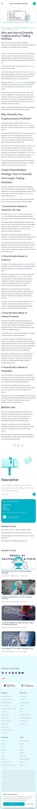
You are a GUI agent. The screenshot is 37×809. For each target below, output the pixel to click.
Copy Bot (4, 711)
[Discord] (13, 673)
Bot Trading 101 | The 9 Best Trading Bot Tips (14, 541)
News (21, 708)
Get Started (23, 696)
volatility (28, 152)
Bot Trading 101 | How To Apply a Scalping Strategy (16, 529)
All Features (4, 733)
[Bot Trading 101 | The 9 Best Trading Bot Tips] (18, 638)
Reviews (22, 750)
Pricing (21, 747)
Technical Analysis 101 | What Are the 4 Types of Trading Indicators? (17, 537)
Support (3, 759)
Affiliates (22, 753)
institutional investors (28, 72)
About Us (3, 741)
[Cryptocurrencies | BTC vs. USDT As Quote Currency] (18, 587)
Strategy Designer (6, 721)
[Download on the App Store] (9, 685)
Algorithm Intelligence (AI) (8, 708)
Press (2, 747)
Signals (22, 744)
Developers (23, 762)
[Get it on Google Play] (27, 685)
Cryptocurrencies (24, 741)
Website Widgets (24, 759)
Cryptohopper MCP (6, 730)
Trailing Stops (5, 715)
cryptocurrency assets (18, 82)
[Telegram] (9, 673)
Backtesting (4, 724)
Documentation (24, 702)
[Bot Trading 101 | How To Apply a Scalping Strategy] (18, 561)
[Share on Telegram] (22, 445)
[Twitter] (6, 673)
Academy (22, 705)
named (30, 56)
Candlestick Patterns (25, 718)
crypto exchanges (21, 276)
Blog (21, 711)
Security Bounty (5, 762)
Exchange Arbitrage (6, 699)
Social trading (5, 705)
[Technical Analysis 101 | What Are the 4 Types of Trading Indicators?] (18, 612)
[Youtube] (16, 673)
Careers (3, 744)
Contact (3, 750)
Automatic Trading (6, 696)
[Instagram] (19, 673)
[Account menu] (34, 3)
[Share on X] (18, 445)
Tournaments (5, 727)
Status (21, 765)
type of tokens (28, 193)
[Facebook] (3, 673)
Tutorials (22, 699)
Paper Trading (5, 718)
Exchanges (23, 724)
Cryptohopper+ (24, 721)
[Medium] (22, 673)
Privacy (3, 756)
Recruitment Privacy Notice (8, 765)
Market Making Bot (6, 702)
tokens (25, 125)
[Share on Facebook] (14, 445)
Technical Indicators (25, 715)
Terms (3, 753)
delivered (31, 66)
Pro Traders (23, 756)
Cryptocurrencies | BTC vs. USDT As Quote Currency (16, 532)
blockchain (15, 214)
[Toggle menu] (2, 3)
